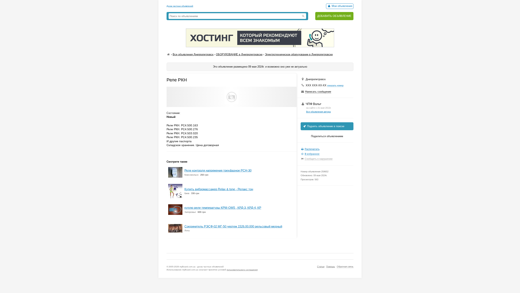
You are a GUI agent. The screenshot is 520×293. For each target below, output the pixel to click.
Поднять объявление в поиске (325, 126)
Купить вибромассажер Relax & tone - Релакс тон (218, 189)
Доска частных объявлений (180, 6)
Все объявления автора (318, 111)
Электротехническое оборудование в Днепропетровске (299, 54)
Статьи (320, 266)
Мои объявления (341, 6)
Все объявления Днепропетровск (193, 54)
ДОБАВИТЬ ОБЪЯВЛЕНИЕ (334, 15)
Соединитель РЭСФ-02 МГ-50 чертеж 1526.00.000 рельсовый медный (233, 226)
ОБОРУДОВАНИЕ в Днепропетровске (239, 54)
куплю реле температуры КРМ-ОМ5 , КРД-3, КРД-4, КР (222, 207)
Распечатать (312, 149)
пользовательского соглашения (242, 270)
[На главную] (168, 54)
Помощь (330, 266)
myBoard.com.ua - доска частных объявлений (202, 267)
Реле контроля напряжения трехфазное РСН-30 (217, 170)
